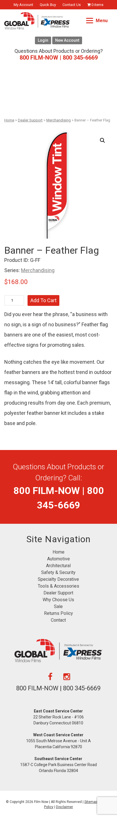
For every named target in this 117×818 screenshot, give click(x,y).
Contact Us (71, 5)
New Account (67, 40)
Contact (58, 620)
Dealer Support (30, 120)
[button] (102, 140)
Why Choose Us (58, 599)
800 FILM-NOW (59, 57)
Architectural (58, 565)
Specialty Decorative (58, 579)
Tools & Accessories (58, 586)
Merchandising (58, 120)
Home (9, 120)
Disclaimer (64, 807)
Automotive (58, 559)
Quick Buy (48, 5)
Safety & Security (58, 572)
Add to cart (43, 300)
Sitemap (90, 802)
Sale (58, 606)
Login (43, 40)
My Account (23, 5)
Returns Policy (58, 613)
